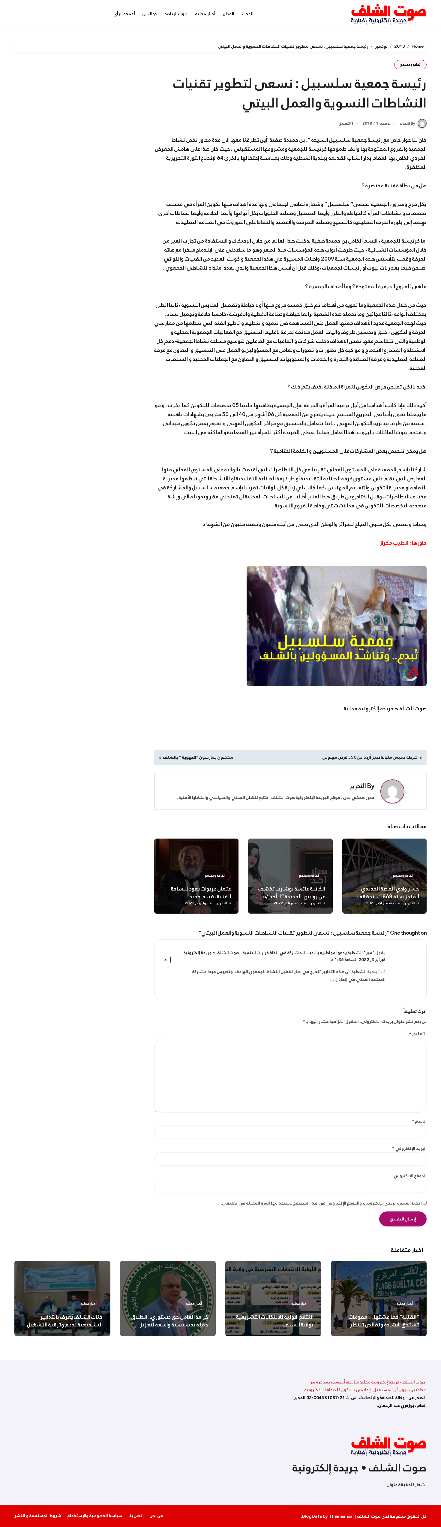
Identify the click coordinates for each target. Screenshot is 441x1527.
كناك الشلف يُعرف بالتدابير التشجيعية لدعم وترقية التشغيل (65, 1320)
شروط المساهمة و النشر (37, 1515)
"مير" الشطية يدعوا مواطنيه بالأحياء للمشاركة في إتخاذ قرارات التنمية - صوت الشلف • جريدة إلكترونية (279, 952)
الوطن (228, 14)
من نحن (156, 1515)
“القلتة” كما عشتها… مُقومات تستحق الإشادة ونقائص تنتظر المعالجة (384, 1324)
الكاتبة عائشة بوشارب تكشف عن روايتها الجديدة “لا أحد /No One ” (291, 896)
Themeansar (341, 1516)
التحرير (358, 786)
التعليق (418, 1034)
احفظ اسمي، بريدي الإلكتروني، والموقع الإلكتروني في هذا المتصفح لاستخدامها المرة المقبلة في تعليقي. (321, 1203)
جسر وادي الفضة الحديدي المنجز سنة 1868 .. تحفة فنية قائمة (385, 896)
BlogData (312, 1516)
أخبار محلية (205, 14)
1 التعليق (346, 124)
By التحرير (407, 123)
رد (165, 960)
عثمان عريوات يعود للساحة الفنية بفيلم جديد (201, 892)
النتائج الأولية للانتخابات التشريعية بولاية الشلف (275, 1320)
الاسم (419, 1121)
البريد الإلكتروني (409, 1148)
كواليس (149, 14)
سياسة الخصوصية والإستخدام (94, 1515)
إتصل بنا (136, 1515)
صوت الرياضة (176, 14)
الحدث (248, 14)
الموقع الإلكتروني (410, 1176)
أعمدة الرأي (124, 14)
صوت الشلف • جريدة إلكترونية (359, 1467)
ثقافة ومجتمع (410, 65)
